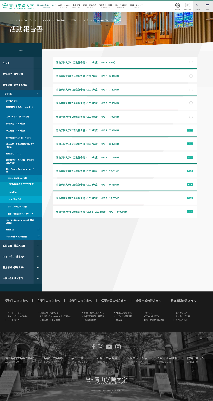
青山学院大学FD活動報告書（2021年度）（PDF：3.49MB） (88, 89)
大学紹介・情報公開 (13, 73)
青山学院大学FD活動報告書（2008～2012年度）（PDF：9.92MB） (92, 211)
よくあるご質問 (183, 316)
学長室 (6, 62)
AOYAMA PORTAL (152, 316)
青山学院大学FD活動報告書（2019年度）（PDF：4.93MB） (88, 116)
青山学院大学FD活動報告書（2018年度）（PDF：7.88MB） (88, 130)
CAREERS (192, 362)
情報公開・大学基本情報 (15, 84)
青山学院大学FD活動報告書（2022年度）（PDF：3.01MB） (88, 76)
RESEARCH (103, 362)
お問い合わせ (182, 319)
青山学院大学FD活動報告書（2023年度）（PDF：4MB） (86, 62)
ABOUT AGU (12, 362)
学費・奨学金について (94, 312)
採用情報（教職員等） (14, 267)
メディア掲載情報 (124, 316)
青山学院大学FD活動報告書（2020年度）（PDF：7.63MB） (88, 103)
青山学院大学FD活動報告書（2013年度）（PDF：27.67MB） (89, 198)
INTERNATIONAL (136, 362)
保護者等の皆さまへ (113, 300)
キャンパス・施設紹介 (14, 256)
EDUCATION (51, 362)
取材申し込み (182, 312)
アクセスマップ (15, 312)
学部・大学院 (64, 6)
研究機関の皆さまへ (183, 300)
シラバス (148, 312)
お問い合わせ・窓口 (13, 278)
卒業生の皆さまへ (80, 300)
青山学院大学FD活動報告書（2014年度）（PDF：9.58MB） (88, 184)
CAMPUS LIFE (79, 362)
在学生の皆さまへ (48, 300)
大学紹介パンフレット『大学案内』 (56, 316)
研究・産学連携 (89, 6)
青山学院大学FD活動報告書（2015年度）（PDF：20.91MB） (89, 171)
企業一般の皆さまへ (148, 300)
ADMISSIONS (164, 362)
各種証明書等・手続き (94, 316)
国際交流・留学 (105, 6)
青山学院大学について (46, 6)
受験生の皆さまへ (16, 300)
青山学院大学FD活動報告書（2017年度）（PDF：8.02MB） (88, 144)
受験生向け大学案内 (49, 312)
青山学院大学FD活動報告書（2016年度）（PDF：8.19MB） (88, 157)
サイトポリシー (15, 319)
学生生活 (76, 6)
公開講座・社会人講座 (14, 245)
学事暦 (119, 319)
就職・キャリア (136, 6)
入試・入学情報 (121, 6)
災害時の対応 (90, 319)
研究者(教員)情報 (124, 312)
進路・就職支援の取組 (154, 319)
